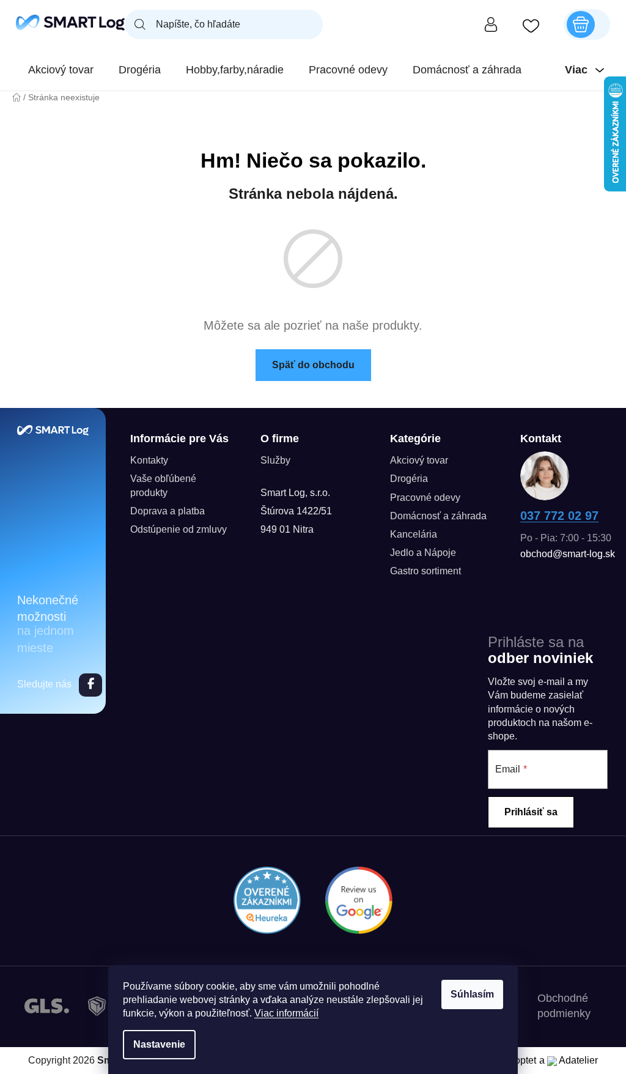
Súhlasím (472, 994)
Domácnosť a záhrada (438, 516)
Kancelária (413, 534)
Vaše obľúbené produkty (163, 485)
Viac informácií (286, 1013)
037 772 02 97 (559, 515)
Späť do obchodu (313, 365)
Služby (275, 460)
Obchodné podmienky (564, 1006)
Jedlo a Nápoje (423, 552)
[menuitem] (61, 70)
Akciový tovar (419, 460)
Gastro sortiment (425, 571)
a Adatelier (568, 1060)
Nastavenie (159, 1044)
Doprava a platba (167, 511)
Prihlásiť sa (531, 812)
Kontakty (149, 460)
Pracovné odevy (425, 497)
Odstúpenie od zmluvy (178, 529)
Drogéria (409, 478)
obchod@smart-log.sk (567, 554)
